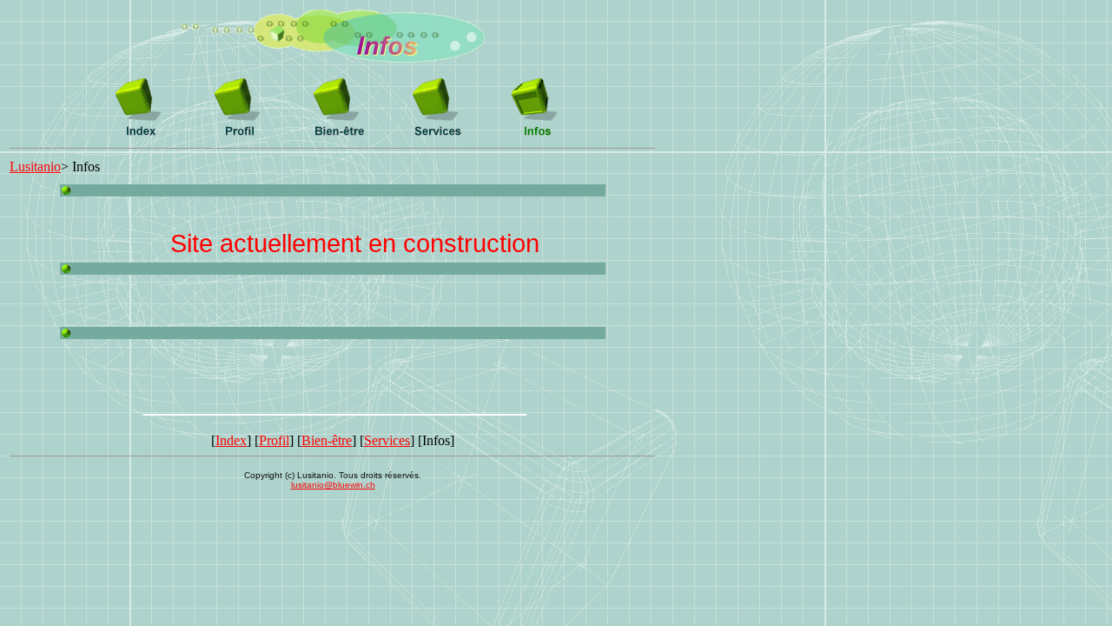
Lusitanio (35, 166)
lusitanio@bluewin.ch (333, 484)
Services (387, 440)
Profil (274, 440)
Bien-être (326, 440)
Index (231, 440)
